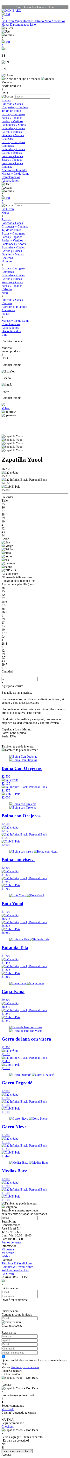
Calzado (39, 21)
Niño (48, 21)
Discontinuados (20, 24)
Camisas (7, 166)
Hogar (6, 24)
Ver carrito (8, 1409)
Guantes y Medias (13, 135)
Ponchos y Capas (12, 103)
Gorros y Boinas (12, 131)
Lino (33, 24)
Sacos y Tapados (12, 117)
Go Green (8, 21)
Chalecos (7, 138)
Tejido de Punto (11, 110)
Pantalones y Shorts (14, 124)
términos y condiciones (25, 1367)
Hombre (28, 21)
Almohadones (10, 180)
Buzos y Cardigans (13, 114)
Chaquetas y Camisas (15, 107)
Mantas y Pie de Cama (15, 173)
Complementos (11, 177)
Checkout (7, 1426)
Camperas (8, 145)
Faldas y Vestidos (12, 121)
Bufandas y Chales (13, 128)
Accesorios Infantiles (14, 170)
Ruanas (6, 100)
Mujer (19, 21)
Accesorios (58, 21)
